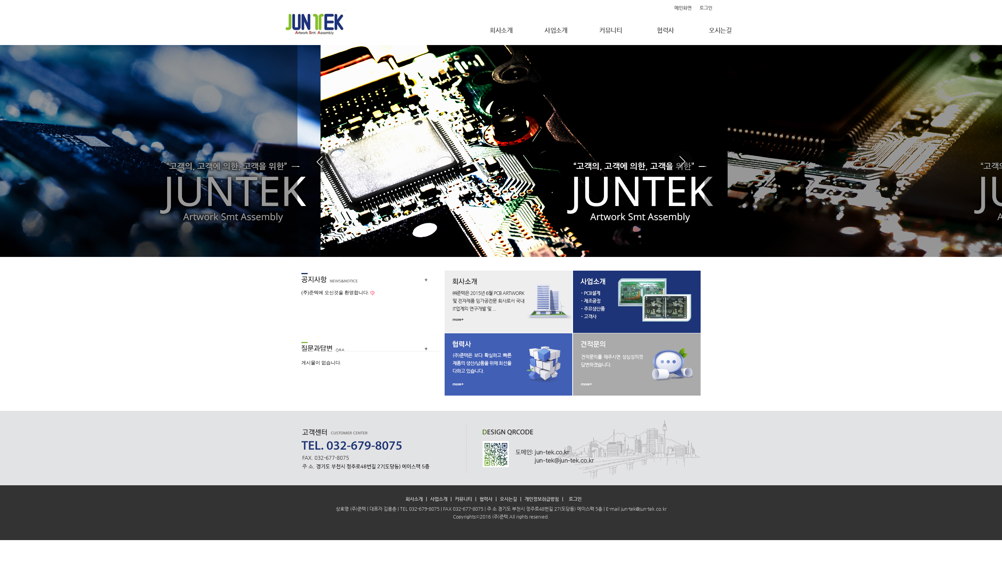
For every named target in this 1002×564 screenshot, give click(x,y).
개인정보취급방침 (541, 499)
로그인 (705, 8)
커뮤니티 (610, 30)
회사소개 (501, 30)
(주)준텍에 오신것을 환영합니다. (335, 292)
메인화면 (683, 8)
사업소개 (555, 30)
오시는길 (720, 30)
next (682, 161)
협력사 (665, 30)
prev (320, 161)
